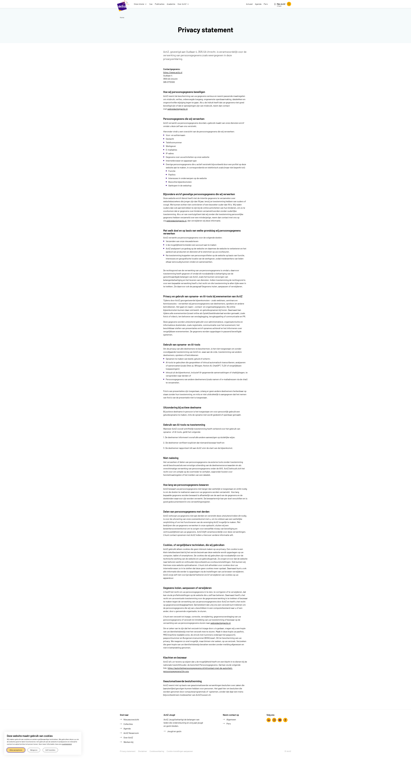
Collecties (128, 724)
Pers (228, 723)
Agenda (127, 728)
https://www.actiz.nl (172, 72)
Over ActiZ (128, 737)
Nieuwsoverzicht (131, 719)
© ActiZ (287, 751)
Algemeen (231, 719)
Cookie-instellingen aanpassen (180, 751)
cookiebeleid (67, 744)
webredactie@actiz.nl (177, 109)
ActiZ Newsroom (131, 733)
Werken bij (128, 742)
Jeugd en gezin (174, 731)
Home (122, 17)
